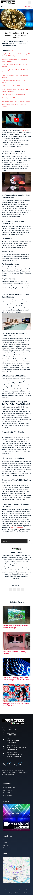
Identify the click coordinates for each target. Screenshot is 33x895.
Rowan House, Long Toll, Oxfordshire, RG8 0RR (14, 755)
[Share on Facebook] (10, 589)
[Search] (2, 6)
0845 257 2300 (11, 735)
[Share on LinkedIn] (18, 589)
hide (11, 50)
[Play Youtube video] (16, 119)
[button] (29, 2)
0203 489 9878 (26, 6)
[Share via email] (22, 589)
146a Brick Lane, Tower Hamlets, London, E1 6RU (17, 748)
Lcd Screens (26, 130)
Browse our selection (17, 528)
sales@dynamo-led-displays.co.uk (13, 741)
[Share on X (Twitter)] (14, 589)
